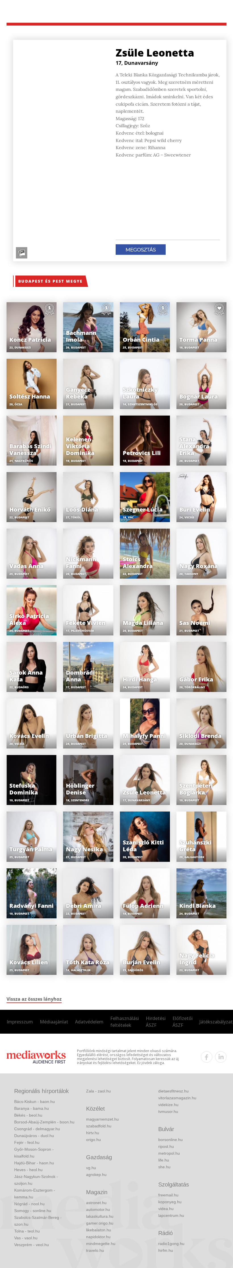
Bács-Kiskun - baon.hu (34, 1101)
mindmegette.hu (100, 1243)
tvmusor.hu (168, 1111)
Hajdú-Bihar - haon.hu (34, 1163)
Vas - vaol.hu (26, 1238)
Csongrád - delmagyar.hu (37, 1129)
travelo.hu (95, 1250)
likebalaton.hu (98, 1230)
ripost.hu (166, 1146)
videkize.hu (168, 1104)
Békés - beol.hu (28, 1115)
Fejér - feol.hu (26, 1142)
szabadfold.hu (98, 1126)
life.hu (163, 1160)
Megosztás (141, 250)
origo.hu (93, 1139)
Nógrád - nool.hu (29, 1204)
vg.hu (91, 1167)
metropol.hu (169, 1153)
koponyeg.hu (170, 1202)
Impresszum (20, 1022)
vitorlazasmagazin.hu (177, 1098)
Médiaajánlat (54, 1022)
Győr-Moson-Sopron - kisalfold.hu (34, 1152)
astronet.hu (96, 1202)
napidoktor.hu (98, 1236)
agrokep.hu (96, 1174)
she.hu (164, 1167)
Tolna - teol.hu (27, 1231)
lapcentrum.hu (171, 1215)
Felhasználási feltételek (124, 1021)
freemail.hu (168, 1195)
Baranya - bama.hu (31, 1108)
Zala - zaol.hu (98, 1091)
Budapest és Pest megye (50, 281)
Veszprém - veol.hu (31, 1244)
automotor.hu (98, 1209)
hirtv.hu (92, 1133)
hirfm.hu (165, 1250)
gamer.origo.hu (99, 1223)
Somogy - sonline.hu (32, 1210)
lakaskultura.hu (99, 1216)
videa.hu (166, 1208)
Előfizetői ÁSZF (182, 1021)
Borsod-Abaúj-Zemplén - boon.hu (44, 1122)
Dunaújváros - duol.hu (34, 1135)
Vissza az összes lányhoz (34, 999)
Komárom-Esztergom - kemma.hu (34, 1193)
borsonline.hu (170, 1139)
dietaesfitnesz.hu (173, 1091)
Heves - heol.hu (28, 1169)
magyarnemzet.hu (102, 1119)
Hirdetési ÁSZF (156, 1021)
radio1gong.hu (171, 1243)
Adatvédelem (89, 1022)
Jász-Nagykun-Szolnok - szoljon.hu (36, 1180)
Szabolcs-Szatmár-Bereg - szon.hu (38, 1221)
